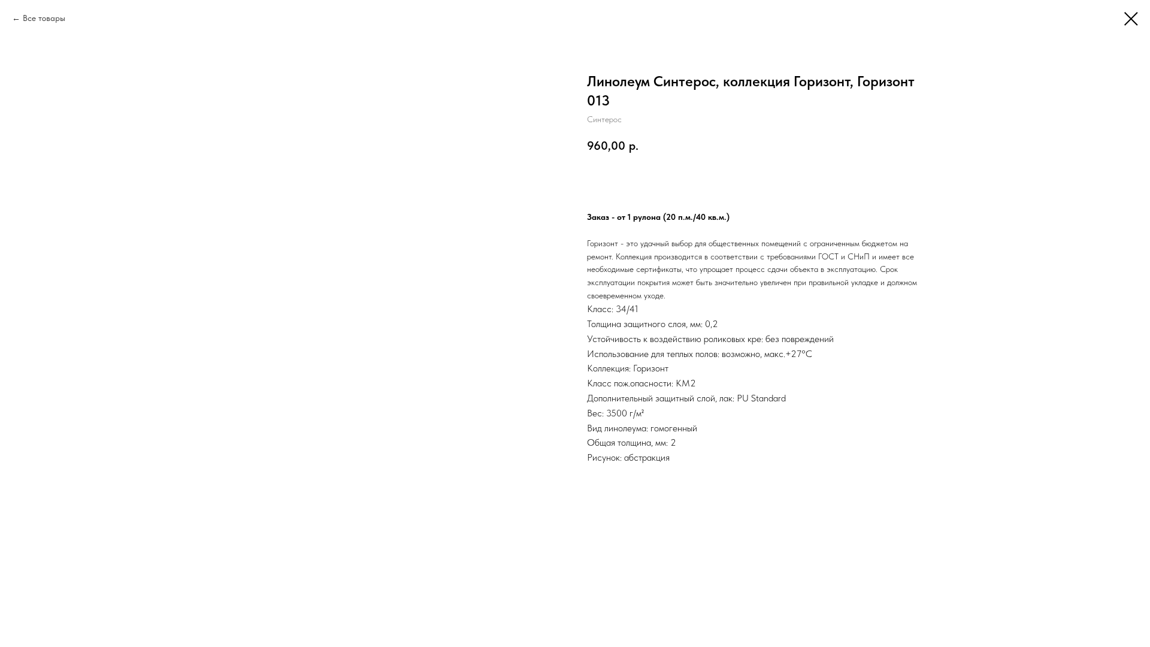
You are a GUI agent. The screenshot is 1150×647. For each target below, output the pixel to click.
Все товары (44, 18)
